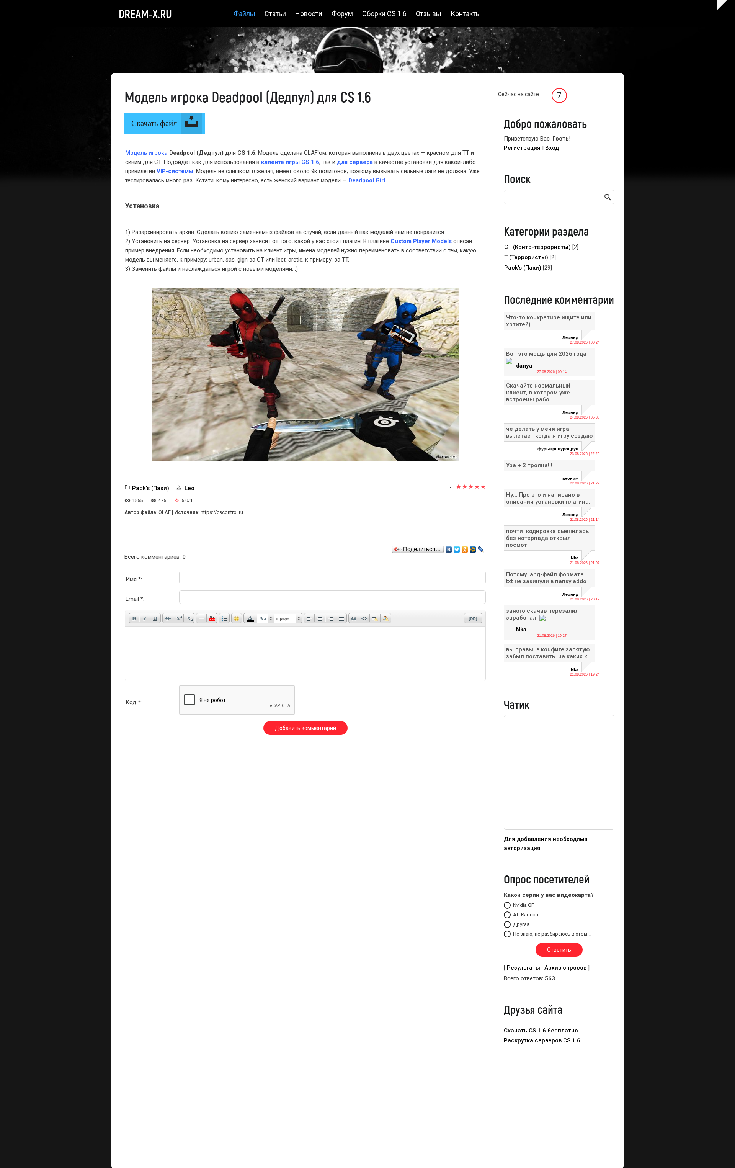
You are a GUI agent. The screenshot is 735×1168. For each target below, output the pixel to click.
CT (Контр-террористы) (537, 247)
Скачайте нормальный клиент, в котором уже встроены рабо (538, 392)
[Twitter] (457, 548)
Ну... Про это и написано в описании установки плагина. (548, 498)
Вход (552, 147)
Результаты (523, 967)
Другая (521, 924)
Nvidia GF (523, 905)
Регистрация (522, 147)
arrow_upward (717, 1150)
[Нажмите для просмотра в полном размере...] (305, 374)
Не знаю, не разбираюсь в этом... (552, 934)
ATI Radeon (525, 915)
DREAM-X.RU (145, 13)
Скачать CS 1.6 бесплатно (541, 1030)
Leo (189, 488)
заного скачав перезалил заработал (542, 614)
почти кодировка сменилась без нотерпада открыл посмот (548, 538)
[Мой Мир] (473, 548)
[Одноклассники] (465, 548)
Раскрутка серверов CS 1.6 (542, 1040)
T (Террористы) (526, 257)
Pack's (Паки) (150, 488)
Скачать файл (154, 123)
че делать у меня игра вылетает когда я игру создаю (549, 432)
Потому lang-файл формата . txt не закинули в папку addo (546, 578)
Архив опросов (565, 967)
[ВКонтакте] (449, 548)
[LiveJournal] (481, 548)
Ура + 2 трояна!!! (529, 465)
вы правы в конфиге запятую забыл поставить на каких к (548, 653)
